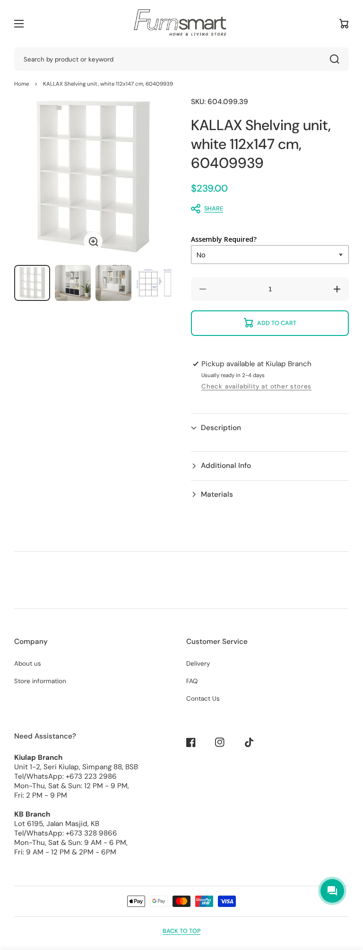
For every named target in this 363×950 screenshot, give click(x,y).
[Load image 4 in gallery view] (154, 283)
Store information (40, 681)
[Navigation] (19, 23)
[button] (265, 208)
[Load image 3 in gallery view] (113, 283)
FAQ (192, 681)
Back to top (181, 931)
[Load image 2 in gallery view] (73, 283)
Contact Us (203, 699)
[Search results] (337, 59)
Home (21, 84)
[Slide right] (157, 176)
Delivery (198, 664)
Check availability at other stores (256, 386)
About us (27, 664)
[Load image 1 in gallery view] (32, 283)
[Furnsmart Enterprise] (181, 23)
